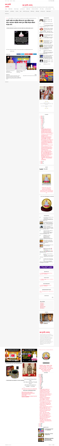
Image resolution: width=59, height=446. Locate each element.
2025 (41, 117)
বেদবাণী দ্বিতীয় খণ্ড (42, 304)
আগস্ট (40, 382)
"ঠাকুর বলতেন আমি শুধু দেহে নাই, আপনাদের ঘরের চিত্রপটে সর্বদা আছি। (48, 41)
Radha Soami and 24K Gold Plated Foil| (46, 190)
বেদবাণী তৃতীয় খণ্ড (42, 305)
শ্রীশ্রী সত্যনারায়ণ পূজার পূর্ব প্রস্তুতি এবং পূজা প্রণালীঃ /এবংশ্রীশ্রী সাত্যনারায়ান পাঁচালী (48, 56)
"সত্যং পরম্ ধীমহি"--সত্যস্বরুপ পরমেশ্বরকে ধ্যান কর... (45, 419)
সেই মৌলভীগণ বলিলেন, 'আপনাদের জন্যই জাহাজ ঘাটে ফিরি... (46, 158)
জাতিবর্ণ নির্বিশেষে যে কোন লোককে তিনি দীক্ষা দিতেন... (45, 397)
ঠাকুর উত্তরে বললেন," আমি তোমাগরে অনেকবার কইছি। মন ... (47, 133)
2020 (41, 163)
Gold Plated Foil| (46, 371)
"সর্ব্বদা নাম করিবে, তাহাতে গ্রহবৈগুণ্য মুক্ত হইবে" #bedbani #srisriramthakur (48, 240)
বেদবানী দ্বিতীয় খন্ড (12, 11)
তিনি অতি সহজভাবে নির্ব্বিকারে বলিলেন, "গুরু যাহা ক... (46, 146)
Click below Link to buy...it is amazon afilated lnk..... (45, 349)
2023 (41, 161)
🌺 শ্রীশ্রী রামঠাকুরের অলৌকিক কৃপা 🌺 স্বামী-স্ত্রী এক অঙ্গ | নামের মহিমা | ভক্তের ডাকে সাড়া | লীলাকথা (48, 249)
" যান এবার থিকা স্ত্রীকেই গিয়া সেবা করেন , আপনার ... (45, 402)
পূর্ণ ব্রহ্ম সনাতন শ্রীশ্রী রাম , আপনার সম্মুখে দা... (44, 399)
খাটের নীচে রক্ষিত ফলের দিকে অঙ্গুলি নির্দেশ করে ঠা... (45, 417)
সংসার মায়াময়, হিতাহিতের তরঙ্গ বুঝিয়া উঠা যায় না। (45, 389)
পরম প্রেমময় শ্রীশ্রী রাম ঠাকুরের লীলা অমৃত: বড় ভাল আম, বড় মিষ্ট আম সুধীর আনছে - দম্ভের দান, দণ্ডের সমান (48, 35)
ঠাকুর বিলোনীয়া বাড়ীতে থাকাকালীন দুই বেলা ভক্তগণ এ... (47, 134)
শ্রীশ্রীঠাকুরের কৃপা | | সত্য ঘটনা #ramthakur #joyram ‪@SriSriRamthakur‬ (47, 236)
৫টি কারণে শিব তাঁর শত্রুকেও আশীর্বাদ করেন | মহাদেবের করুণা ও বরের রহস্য (48, 231)
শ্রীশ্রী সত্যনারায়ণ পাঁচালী (42, 306)
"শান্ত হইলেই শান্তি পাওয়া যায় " (44, 135)
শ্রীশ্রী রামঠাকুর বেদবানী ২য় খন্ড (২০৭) (44, 418)
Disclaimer (50, 267)
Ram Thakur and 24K (46, 369)
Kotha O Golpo (24, 395)
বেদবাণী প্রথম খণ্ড (7, 13)
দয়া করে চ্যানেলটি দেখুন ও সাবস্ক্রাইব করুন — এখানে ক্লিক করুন (46, 274)
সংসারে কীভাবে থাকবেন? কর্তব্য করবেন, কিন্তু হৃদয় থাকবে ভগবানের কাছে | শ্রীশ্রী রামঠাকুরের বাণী (48, 259)
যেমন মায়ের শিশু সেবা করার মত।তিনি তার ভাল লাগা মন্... (47, 147)
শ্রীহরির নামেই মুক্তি (48, 11)
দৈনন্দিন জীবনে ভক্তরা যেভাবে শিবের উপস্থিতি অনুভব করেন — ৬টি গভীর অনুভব (48, 226)
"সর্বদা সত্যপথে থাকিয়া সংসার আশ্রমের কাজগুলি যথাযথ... (45, 403)
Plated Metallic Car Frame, (46, 366)
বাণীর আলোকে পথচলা (43, 11)
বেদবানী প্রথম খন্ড (7, 11)
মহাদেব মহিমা (17, 11)
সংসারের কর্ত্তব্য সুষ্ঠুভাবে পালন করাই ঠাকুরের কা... (46, 137)
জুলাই (40, 383)
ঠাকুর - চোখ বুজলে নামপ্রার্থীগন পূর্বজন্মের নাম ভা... (46, 152)
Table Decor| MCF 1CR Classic (46, 368)
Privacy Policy (45, 267)
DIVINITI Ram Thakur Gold (46, 365)
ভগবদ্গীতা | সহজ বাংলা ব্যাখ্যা (26, 11)
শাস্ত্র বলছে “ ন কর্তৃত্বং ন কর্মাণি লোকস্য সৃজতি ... (46, 150)
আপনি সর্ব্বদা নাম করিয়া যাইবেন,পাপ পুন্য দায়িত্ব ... (45, 392)
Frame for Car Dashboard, (46, 188)
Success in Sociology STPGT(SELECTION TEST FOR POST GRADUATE (29, 396)
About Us (46, 266)
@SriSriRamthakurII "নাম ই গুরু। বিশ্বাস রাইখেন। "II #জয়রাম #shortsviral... (21, 71)
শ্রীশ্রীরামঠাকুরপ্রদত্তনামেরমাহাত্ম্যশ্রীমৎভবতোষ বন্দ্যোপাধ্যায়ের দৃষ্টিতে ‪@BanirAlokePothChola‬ (49, 439)
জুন (41, 125)
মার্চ (41, 128)
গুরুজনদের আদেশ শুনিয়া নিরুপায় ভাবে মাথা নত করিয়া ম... (46, 151)
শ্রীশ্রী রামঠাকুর (37, 11)
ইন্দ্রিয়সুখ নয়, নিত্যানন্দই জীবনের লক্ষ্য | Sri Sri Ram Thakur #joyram (48, 245)
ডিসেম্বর (41, 377)
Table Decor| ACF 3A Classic (46, 189)
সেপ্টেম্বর (41, 381)
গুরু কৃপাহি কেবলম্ (27, 5)
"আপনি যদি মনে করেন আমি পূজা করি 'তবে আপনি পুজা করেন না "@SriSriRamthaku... (10, 71)
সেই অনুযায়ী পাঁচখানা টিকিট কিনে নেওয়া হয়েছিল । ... (45, 390)
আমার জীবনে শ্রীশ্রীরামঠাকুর (10, 18)
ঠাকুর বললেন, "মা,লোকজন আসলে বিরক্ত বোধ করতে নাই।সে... (47, 145)
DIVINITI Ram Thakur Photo (46, 187)
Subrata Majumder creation (26, 394)
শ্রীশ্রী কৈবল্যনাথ (32, 11)
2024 (41, 118)
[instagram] (53, 1)
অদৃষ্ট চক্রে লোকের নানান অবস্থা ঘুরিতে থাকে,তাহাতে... (46, 148)
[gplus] (52, 1)
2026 (40, 374)
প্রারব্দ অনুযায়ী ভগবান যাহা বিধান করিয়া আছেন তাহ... (45, 391)
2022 (41, 162)
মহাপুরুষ (20, 11)
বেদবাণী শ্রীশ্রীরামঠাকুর (43, 159)
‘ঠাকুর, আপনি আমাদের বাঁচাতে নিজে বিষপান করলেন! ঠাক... (45, 416)
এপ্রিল (42, 127)
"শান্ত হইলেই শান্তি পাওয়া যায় (43, 405)
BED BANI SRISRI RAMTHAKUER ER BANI (28, 393)
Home (7, 18)
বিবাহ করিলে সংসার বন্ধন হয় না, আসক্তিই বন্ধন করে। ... (45, 404)
